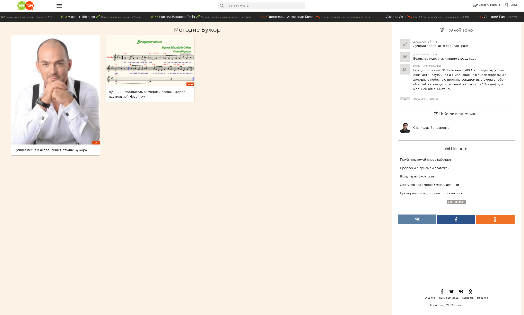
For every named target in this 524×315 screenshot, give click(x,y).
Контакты (468, 297)
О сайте (430, 297)
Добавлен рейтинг (425, 50)
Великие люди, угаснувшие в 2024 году (444, 55)
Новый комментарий (427, 62)
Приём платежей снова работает (425, 159)
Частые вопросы (448, 297)
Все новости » (456, 201)
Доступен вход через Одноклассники (429, 185)
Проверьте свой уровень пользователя (431, 193)
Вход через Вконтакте (417, 176)
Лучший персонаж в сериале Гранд (441, 42)
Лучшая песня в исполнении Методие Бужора (50, 150)
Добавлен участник (426, 95)
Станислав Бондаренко (431, 127)
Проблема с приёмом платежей (424, 168)
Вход (514, 4)
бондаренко (422, 99)
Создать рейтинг (490, 4)
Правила (482, 297)
